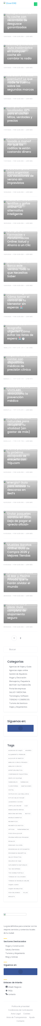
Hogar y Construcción (14, 946)
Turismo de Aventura (18, 703)
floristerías (13, 786)
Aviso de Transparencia (16, 1017)
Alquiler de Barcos (16, 758)
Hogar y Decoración (17, 677)
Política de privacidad (20, 1006)
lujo (26, 806)
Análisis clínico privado (17, 762)
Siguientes (27, 638)
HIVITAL (11, 790)
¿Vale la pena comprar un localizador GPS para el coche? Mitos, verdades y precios (19, 112)
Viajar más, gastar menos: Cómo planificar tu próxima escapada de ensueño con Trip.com (19, 452)
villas (25, 892)
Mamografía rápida (16, 810)
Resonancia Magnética (17, 853)
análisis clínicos (15, 766)
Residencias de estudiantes (18, 849)
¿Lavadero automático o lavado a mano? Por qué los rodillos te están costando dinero (19, 143)
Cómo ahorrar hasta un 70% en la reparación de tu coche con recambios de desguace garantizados (19, 16)
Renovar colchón (15, 845)
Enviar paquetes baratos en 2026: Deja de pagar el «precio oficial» (19, 519)
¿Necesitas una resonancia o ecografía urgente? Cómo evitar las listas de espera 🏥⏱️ (20, 330)
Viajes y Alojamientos (18, 707)
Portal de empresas (17, 688)
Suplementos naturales (17, 865)
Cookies (26, 1013)
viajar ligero (13, 884)
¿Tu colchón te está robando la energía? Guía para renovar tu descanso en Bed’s (18, 484)
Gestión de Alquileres (18, 674)
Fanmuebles (13, 782)
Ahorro (28, 750)
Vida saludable (14, 892)
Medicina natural (15, 813)
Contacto (20, 1021)
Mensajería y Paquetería (19, 681)
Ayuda (32, 1017)
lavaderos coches (15, 802)
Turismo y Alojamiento (15, 953)
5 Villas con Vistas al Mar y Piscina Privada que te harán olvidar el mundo (20, 579)
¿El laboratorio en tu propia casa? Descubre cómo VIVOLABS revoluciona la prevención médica (19, 390)
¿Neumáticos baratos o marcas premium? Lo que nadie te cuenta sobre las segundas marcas (20, 81)
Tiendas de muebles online (18, 881)
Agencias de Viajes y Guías (20, 666)
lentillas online (14, 806)
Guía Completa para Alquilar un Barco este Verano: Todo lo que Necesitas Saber (19, 267)
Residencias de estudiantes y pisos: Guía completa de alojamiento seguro (18, 609)
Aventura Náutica (15, 770)
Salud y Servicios (12, 949)
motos (27, 813)
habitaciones (26, 786)
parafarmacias (23, 829)
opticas (11, 829)
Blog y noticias (11, 957)
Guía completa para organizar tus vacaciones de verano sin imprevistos (20, 176)
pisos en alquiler (15, 833)
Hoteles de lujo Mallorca (18, 794)
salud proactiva (14, 857)
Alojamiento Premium (16, 754)
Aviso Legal (16, 1013)
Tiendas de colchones (17, 877)
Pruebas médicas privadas (18, 837)
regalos (11, 841)
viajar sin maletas (15, 888)
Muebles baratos (15, 817)
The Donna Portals (16, 873)
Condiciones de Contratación (20, 1010)
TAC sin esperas (14, 869)
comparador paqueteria (18, 774)
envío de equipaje (15, 778)
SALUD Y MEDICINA (17, 692)
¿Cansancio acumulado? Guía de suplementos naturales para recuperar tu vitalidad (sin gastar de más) (20, 421)
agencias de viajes (15, 750)
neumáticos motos (15, 825)
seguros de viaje (14, 861)
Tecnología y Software (18, 696)
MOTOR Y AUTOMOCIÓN (20, 685)
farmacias (24, 782)
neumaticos (13, 821)
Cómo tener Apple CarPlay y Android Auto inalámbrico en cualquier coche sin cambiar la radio (20, 49)
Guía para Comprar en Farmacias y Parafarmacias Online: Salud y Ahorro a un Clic (19, 236)
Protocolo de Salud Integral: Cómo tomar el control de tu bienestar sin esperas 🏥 (18, 298)
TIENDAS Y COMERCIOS (19, 699)
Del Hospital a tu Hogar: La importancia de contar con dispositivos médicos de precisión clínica (19, 359)
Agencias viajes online (18, 670)
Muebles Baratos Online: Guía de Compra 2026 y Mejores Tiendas (19, 550)
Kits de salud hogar (16, 798)
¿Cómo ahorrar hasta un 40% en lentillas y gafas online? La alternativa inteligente (19, 205)
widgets (11, 896)
